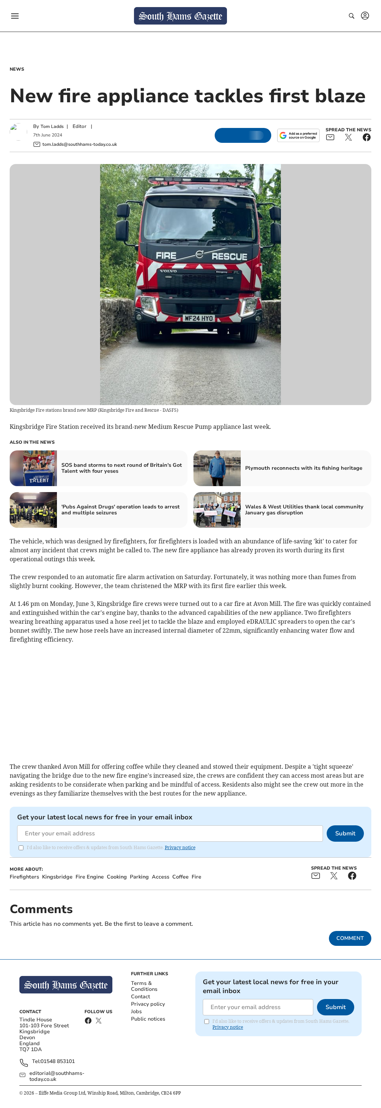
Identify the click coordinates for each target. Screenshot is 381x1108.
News (17, 69)
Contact (140, 996)
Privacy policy (148, 1004)
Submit (345, 833)
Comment (350, 938)
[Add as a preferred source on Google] (298, 135)
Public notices (148, 1018)
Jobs (136, 1011)
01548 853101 (58, 1062)
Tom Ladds (52, 126)
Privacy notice (180, 847)
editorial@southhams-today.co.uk (56, 1076)
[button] (15, 16)
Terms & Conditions (144, 986)
